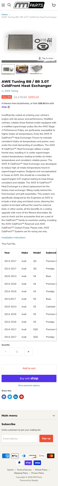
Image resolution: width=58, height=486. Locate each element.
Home (5, 14)
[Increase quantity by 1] (28, 352)
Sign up (46, 438)
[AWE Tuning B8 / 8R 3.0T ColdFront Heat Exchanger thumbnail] (8, 69)
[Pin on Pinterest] (21, 396)
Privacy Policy (37, 473)
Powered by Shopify (29, 480)
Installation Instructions (14, 237)
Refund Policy (41, 469)
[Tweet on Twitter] (9, 396)
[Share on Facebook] (4, 396)
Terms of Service (24, 469)
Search (10, 469)
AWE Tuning (11, 90)
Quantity (6, 345)
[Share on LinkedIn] (15, 396)
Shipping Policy (21, 473)
